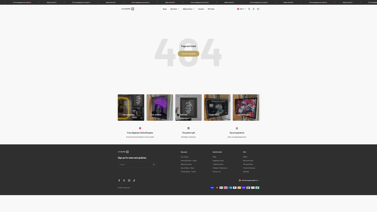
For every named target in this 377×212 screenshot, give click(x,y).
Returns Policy (248, 160)
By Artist (174, 9)
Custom (201, 9)
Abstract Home (186, 164)
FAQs (214, 157)
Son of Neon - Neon (187, 168)
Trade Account (218, 164)
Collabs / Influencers (220, 168)
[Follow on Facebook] (119, 180)
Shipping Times (218, 160)
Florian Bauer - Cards (188, 171)
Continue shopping (188, 54)
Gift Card (211, 9)
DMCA (245, 157)
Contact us (217, 171)
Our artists (184, 157)
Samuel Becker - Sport (189, 160)
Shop (165, 9)
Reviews (246, 171)
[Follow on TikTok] (134, 180)
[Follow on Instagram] (129, 180)
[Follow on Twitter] (124, 180)
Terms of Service (249, 168)
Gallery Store (187, 9)
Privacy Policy (248, 164)
